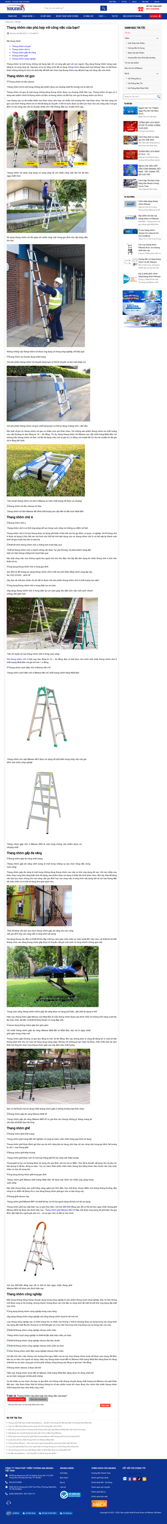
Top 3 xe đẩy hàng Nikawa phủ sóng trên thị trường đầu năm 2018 (35, 1426)
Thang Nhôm (27, 16)
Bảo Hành (145, 2)
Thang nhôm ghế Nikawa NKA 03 (59, 1210)
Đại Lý (134, 2)
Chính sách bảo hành (100, 1478)
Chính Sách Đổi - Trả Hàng (102, 1482)
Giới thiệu (64, 1473)
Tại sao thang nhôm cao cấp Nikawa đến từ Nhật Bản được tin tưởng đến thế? (39, 1450)
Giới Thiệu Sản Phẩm (136, 43)
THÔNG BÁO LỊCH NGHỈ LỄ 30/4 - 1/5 (148, 152)
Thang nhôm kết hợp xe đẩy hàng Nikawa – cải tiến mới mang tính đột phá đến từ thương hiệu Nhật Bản (50, 1423)
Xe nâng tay (88, 16)
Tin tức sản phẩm (132, 63)
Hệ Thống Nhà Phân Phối (138, 88)
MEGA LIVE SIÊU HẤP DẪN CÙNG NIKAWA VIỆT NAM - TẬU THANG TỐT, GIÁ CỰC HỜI (149, 170)
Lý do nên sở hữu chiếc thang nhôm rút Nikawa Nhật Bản (31, 1440)
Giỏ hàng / (155, 15)
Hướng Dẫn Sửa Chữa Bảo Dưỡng (141, 58)
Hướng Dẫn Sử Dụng (136, 48)
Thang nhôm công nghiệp (24, 59)
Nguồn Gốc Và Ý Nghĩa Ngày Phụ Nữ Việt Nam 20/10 (148, 111)
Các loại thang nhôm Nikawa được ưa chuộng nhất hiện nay (149, 248)
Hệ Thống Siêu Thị (135, 83)
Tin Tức (124, 2)
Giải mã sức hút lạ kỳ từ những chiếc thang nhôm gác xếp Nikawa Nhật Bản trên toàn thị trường (46, 1430)
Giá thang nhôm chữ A (17, 659)
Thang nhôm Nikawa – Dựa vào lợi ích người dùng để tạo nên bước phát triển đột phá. (42, 1443)
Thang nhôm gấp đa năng (24, 52)
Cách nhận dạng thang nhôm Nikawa (148, 202)
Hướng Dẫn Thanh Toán (101, 1473)
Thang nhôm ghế (20, 55)
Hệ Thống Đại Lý (134, 78)
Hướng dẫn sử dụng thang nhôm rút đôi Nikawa (149, 260)
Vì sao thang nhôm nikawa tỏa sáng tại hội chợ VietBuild (148, 233)
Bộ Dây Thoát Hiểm (49, 1513)
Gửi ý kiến (105, 1405)
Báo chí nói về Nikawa (132, 16)
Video (101, 16)
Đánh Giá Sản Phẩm (136, 53)
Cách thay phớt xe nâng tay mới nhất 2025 (148, 138)
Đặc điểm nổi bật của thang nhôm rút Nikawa (148, 217)
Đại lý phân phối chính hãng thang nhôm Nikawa (149, 275)
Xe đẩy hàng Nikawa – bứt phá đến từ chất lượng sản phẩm (32, 1453)
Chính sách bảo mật (99, 1496)
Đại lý (127, 73)
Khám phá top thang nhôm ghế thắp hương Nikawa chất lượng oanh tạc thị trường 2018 (44, 1436)
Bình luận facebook (38, 1399)
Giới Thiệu (112, 2)
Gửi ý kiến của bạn (16, 1399)
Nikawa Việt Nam (135, 1473)
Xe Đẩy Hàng (46, 16)
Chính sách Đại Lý (98, 1492)
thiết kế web (134, 1512)
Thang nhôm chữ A (21, 49)
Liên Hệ (156, 2)
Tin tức (115, 16)
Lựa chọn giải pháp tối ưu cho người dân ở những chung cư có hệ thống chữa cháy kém (43, 1446)
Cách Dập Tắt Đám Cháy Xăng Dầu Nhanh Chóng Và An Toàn (148, 183)
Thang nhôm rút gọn (21, 46)
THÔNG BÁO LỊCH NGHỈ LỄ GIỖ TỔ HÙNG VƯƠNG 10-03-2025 (149, 125)
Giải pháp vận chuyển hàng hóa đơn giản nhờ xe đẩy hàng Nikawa (34, 1433)
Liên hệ (63, 1487)
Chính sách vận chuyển (100, 1487)
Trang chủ (12, 16)
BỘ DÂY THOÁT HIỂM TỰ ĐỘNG (67, 16)
